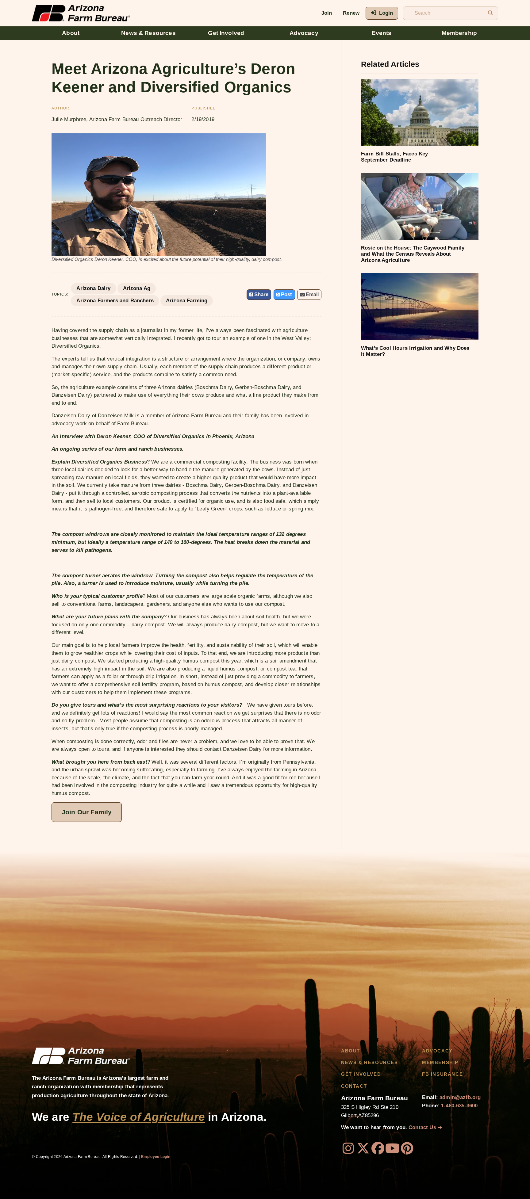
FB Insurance (442, 1074)
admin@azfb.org (460, 1097)
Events (382, 33)
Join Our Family (87, 811)
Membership (459, 33)
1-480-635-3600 (459, 1106)
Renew (351, 13)
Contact (354, 1086)
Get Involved (226, 33)
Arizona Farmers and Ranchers (114, 301)
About (70, 33)
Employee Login (155, 1157)
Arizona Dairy (93, 288)
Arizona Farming (186, 301)
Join (326, 13)
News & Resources (148, 33)
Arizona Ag (137, 288)
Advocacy (304, 33)
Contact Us (423, 1127)
